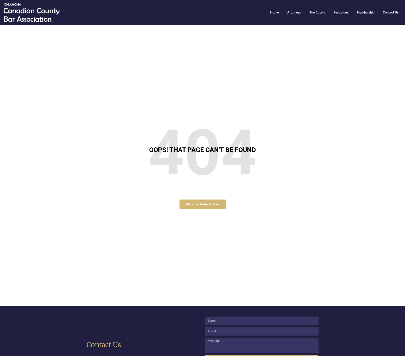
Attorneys (294, 12)
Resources (340, 12)
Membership (365, 12)
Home (274, 12)
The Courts (317, 12)
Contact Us (391, 12)
